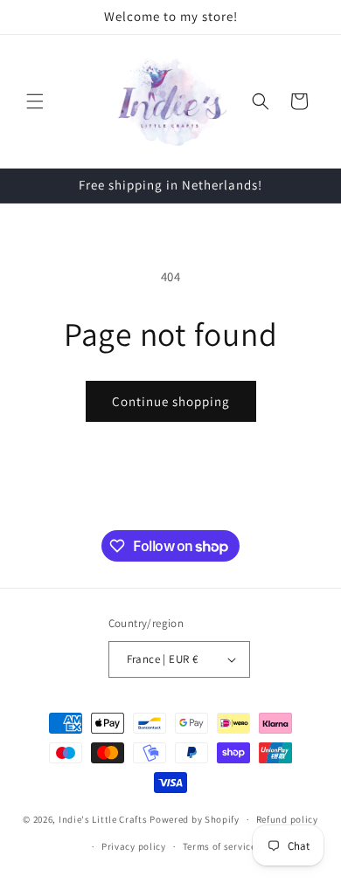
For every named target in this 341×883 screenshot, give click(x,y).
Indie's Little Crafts (103, 819)
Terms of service (219, 846)
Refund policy (287, 819)
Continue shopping (171, 401)
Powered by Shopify (195, 819)
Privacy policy (133, 846)
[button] (35, 101)
